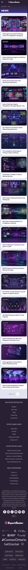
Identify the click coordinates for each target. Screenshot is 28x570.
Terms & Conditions (6, 564)
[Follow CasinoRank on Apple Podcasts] (23, 511)
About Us (14, 472)
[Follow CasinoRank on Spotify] (19, 511)
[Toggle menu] (2, 2)
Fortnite (14, 431)
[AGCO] (7, 531)
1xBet (14, 412)
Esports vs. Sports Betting (14, 456)
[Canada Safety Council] (15, 531)
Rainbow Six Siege (14, 437)
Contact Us (14, 475)
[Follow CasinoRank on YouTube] (15, 511)
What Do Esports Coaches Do (14, 459)
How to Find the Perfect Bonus (14, 453)
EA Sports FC (14, 440)
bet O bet (14, 409)
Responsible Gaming (22, 564)
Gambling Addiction (10, 567)
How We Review (14, 478)
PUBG (14, 434)
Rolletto (14, 407)
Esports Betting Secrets (14, 462)
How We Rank (14, 481)
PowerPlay (14, 415)
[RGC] (3, 535)
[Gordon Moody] (11, 535)
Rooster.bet (14, 418)
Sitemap (20, 567)
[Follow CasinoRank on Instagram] (8, 511)
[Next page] (17, 394)
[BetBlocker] (11, 544)
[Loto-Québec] (22, 531)
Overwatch (14, 429)
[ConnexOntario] (14, 539)
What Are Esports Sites (14, 450)
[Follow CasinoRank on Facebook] (4, 511)
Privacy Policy (14, 484)
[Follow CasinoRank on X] (12, 511)
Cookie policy (14, 564)
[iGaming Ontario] (21, 535)
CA (13, 516)
